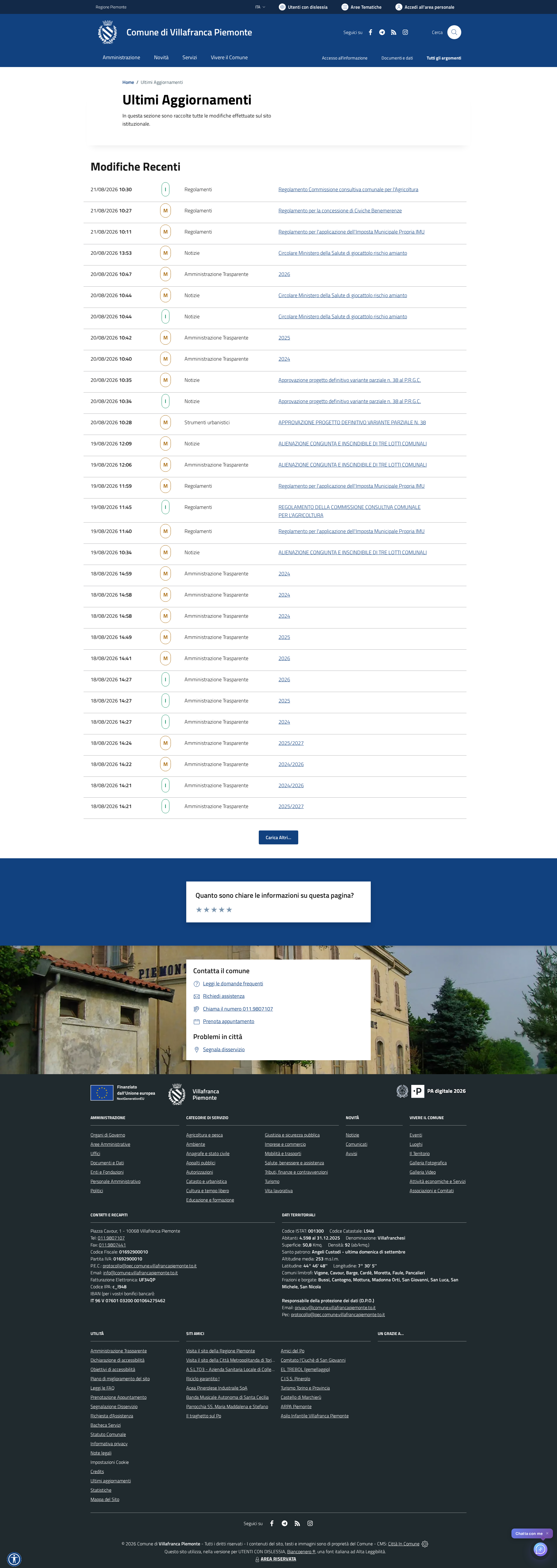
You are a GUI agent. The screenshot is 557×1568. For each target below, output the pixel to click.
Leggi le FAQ (103, 1387)
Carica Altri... (278, 837)
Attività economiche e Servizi (438, 1181)
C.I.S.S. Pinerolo (295, 1378)
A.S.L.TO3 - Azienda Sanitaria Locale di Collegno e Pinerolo (242, 1369)
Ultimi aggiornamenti (111, 1480)
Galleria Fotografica (428, 1162)
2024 (284, 359)
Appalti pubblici (200, 1162)
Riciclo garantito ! (203, 1378)
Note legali (101, 1452)
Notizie (352, 1134)
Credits (97, 1471)
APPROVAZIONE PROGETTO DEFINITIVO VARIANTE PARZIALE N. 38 (352, 422)
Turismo (272, 1181)
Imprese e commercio (285, 1144)
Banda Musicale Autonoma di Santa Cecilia (227, 1397)
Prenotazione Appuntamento (119, 1397)
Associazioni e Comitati (432, 1190)
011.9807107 (111, 1237)
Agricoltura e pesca (204, 1134)
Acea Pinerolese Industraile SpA (216, 1387)
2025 (284, 338)
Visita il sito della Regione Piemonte (220, 1350)
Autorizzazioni (199, 1171)
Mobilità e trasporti (283, 1153)
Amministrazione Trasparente (119, 1350)
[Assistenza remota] (425, 1543)
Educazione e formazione (210, 1199)
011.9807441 (112, 1244)
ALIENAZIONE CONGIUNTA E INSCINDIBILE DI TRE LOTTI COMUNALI (352, 443)
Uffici (95, 1153)
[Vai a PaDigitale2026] (431, 1090)
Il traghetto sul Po (203, 1415)
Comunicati (356, 1144)
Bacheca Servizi (106, 1424)
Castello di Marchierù (301, 1397)
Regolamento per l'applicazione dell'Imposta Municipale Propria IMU (351, 232)
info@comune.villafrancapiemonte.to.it (140, 1272)
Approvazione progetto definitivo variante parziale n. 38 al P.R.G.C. (349, 380)
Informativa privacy (109, 1443)
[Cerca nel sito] (454, 32)
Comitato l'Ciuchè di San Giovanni (313, 1359)
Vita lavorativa (279, 1190)
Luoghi (416, 1144)
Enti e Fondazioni (107, 1171)
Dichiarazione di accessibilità (117, 1359)
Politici (97, 1190)
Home (128, 82)
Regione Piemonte (111, 7)
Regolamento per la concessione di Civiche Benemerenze (340, 210)
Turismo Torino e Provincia (305, 1387)
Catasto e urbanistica (206, 1181)
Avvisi (351, 1153)
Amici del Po (292, 1350)
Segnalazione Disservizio (114, 1406)
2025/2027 (291, 743)
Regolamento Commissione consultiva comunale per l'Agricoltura (348, 189)
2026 (284, 274)
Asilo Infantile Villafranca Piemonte (315, 1415)
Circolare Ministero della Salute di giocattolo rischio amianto (342, 253)
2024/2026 (291, 764)
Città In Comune (403, 1543)
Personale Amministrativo (115, 1181)
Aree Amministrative (110, 1144)
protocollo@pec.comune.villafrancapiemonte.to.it (150, 1265)
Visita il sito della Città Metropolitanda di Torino (231, 1359)
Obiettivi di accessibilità (113, 1369)
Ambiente (195, 1144)
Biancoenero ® (301, 1551)
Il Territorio (420, 1153)
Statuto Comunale (108, 1434)
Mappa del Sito (105, 1499)
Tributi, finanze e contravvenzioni (296, 1171)
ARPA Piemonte (296, 1406)
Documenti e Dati (107, 1162)
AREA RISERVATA (278, 1558)
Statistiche (101, 1489)
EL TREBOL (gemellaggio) (305, 1369)
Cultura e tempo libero (207, 1190)
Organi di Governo (108, 1134)
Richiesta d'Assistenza (112, 1415)
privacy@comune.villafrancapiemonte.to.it (335, 1307)
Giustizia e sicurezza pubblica (292, 1134)
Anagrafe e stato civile (207, 1153)
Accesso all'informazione (345, 58)
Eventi (416, 1134)
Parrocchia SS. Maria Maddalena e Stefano (227, 1406)
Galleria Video (423, 1171)
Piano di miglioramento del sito (120, 1378)
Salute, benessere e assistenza (294, 1162)
